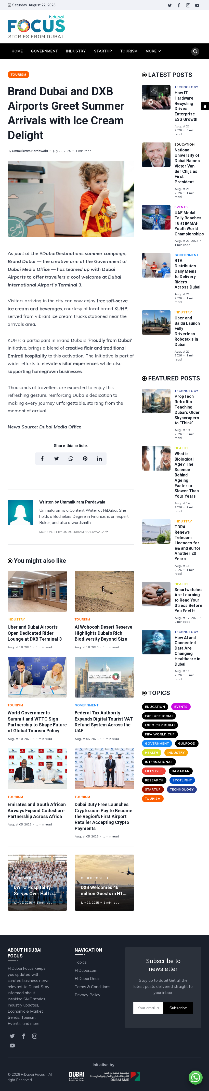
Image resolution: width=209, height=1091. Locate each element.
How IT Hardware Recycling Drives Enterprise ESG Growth (186, 106)
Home (17, 51)
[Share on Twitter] (56, 458)
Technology (186, 87)
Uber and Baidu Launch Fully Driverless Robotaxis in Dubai (187, 331)
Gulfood (186, 743)
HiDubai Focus (33, 1074)
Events (181, 207)
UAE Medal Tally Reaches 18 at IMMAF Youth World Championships (189, 223)
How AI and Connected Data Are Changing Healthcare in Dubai (187, 651)
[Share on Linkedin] (99, 458)
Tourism (129, 51)
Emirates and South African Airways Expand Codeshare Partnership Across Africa (37, 810)
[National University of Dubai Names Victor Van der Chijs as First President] (158, 170)
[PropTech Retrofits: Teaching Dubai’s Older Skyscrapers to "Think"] (158, 414)
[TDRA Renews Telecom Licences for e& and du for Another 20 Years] (158, 547)
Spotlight (182, 780)
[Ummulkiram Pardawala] (20, 523)
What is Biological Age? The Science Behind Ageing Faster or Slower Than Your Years (187, 475)
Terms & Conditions (92, 986)
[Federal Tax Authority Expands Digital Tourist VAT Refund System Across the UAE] (104, 677)
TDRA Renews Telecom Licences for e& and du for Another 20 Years (188, 542)
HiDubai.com (86, 970)
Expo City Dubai (160, 725)
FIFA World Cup (160, 734)
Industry (76, 51)
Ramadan (181, 771)
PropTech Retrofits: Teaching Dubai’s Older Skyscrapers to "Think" (187, 409)
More (151, 51)
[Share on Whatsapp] (71, 458)
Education (185, 144)
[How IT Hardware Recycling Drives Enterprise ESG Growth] (158, 110)
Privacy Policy (87, 994)
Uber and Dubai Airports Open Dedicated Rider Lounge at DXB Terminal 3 (35, 633)
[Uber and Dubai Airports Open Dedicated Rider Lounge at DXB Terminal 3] (37, 591)
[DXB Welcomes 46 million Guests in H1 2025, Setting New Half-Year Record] (104, 883)
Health (181, 448)
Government (44, 51)
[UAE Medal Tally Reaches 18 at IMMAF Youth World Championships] (158, 226)
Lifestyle (154, 771)
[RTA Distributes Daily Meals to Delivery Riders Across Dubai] (158, 278)
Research (154, 780)
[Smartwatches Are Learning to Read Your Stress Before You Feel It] (158, 603)
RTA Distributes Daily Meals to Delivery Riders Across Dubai (187, 274)
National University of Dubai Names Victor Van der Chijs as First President (187, 166)
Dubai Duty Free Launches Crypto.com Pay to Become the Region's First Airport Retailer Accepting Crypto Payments (103, 816)
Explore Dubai (159, 716)
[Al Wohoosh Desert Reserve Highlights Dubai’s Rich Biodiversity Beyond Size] (104, 591)
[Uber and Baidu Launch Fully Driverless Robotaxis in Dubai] (158, 335)
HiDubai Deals (87, 978)
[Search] (195, 51)
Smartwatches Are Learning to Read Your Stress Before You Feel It (189, 600)
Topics (81, 962)
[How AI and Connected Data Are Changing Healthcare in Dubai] (158, 655)
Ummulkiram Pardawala (30, 151)
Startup (103, 51)
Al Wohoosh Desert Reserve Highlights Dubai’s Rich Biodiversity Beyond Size (103, 633)
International (159, 762)
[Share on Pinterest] (85, 458)
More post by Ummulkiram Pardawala (72, 532)
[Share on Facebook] (42, 458)
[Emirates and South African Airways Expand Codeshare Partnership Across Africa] (37, 768)
